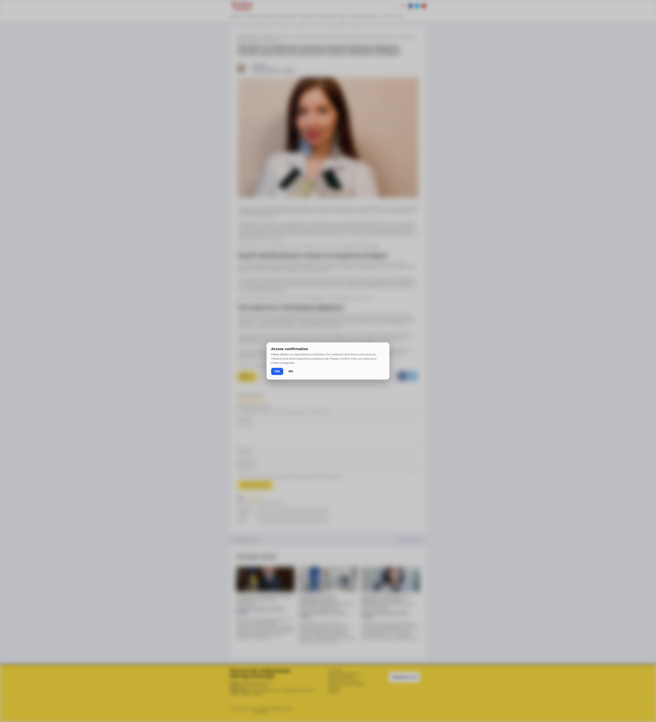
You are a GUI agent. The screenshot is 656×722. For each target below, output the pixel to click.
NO (291, 371)
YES (277, 371)
